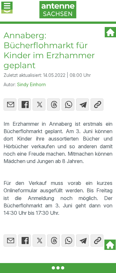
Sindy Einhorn (31, 84)
